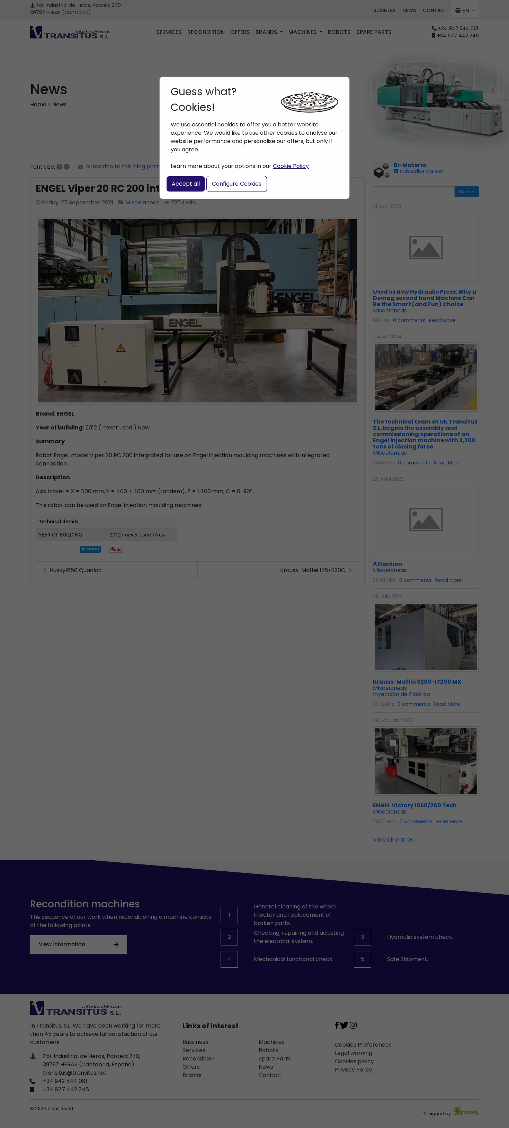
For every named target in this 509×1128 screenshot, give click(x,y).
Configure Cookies (236, 184)
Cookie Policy (291, 166)
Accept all (186, 184)
